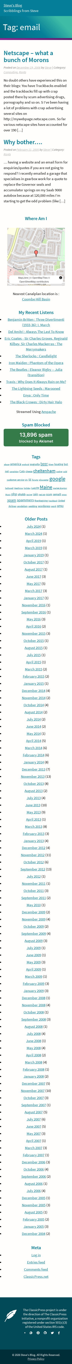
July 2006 (34, 1191)
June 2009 (33, 955)
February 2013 (33, 833)
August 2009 (34, 941)
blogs (51, 464)
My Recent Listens (36, 312)
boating (58, 464)
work (53, 506)
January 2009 (34, 991)
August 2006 (34, 1183)
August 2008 (34, 1026)
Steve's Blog (13, 5)
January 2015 (34, 683)
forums (35, 480)
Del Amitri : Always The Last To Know (36, 331)
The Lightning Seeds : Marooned (36, 388)
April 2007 (33, 1141)
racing (29, 494)
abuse (6, 464)
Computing (11, 72)
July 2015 (34, 655)
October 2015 (34, 640)
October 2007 (34, 1098)
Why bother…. (23, 142)
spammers (25, 500)
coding (59, 471)
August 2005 (34, 1212)
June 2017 (33, 576)
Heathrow (18, 488)
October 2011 (34, 890)
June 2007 (33, 1126)
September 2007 (33, 1105)
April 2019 (33, 541)
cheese (29, 471)
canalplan (14, 471)
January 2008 (34, 1076)
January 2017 (34, 598)
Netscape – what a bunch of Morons (28, 56)
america (15, 464)
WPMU (60, 506)
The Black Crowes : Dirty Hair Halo (36, 402)
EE (30, 479)
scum (49, 494)
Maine (46, 487)
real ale (42, 494)
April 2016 (33, 626)
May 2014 (34, 733)
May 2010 (34, 905)
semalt (57, 494)
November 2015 (34, 633)
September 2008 (33, 1019)
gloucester (44, 480)
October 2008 (34, 1012)
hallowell (9, 488)
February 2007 (33, 1155)
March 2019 (33, 548)
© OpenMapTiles (39, 277)
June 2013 (32, 805)
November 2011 (34, 883)
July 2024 (34, 526)
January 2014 (34, 762)
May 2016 (34, 619)
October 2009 (34, 926)
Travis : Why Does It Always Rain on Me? (36, 382)
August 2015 (34, 648)
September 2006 (33, 1176)
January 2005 (34, 1226)
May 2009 (34, 962)
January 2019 (34, 555)
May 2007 (34, 1133)
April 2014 (33, 741)
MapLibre (23, 277)
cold (65, 471)
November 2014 (34, 698)
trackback (53, 500)
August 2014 (34, 712)
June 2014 (33, 726)
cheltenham (44, 470)
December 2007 (33, 1083)
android (25, 464)
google (57, 478)
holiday (27, 488)
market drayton (60, 488)
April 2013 (33, 819)
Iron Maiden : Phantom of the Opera (36, 363)
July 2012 (34, 876)
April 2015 (33, 662)
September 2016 (33, 612)
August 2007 (34, 1112)
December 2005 (33, 1198)
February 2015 (33, 676)
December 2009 (33, 912)
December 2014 (33, 690)
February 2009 (33, 983)
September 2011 (33, 898)
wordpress (44, 506)
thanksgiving (41, 500)
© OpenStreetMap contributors (34, 279)
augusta (35, 464)
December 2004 (33, 1233)
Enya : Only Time (36, 395)
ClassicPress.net (36, 1276)
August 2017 (34, 569)
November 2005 (34, 1205)
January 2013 (34, 841)
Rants (22, 72)
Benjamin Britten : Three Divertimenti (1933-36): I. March (36, 322)
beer (44, 463)
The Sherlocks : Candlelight (36, 356)
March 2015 (33, 669)
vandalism (22, 506)
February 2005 (33, 1219)
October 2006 (34, 1169)
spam (11, 500)
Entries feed (36, 1262)
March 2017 (33, 591)
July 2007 (34, 1119)
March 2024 (33, 533)
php (14, 494)
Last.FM (35, 488)
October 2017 (34, 562)
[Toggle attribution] (60, 277)
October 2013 (34, 783)
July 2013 (34, 798)
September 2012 (33, 869)
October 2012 (34, 862)
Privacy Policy (36, 1359)
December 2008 (33, 998)
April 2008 (33, 1055)
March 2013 (33, 826)
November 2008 (34, 1005)
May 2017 (34, 583)
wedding (32, 506)
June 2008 (33, 1041)
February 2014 (33, 755)
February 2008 (33, 1069)
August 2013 (34, 791)
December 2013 (33, 769)
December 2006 (33, 1162)
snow (64, 494)
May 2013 (34, 812)
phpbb (22, 494)
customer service (15, 479)
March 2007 (33, 1148)
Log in (36, 1255)
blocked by (42, 438)
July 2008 (34, 1033)
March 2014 (33, 748)
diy (26, 480)
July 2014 (34, 719)
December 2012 (33, 848)
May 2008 (34, 1048)
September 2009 (33, 933)
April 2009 (33, 969)
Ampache (48, 411)
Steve (48, 67)
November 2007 (33, 1090)
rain (35, 494)
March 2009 (33, 976)
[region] (36, 257)
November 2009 (34, 919)
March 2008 (33, 1062)
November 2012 (33, 855)
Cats (22, 471)
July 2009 (34, 948)
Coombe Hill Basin (36, 299)
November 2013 (33, 776)
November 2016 (34, 605)
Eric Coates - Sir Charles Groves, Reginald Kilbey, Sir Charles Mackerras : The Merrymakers (36, 343)
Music (8, 494)
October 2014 (34, 705)
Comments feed (36, 1269)
